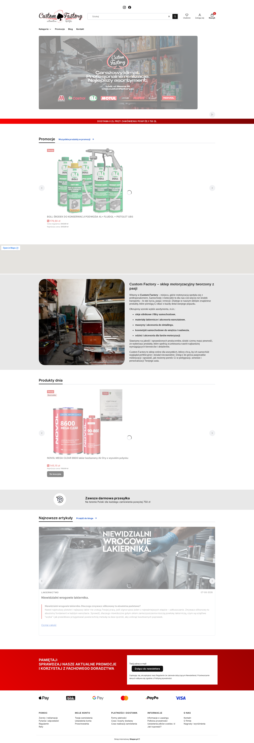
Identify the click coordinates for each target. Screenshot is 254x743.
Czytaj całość (48, 625)
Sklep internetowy (126, 739)
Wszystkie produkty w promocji (74, 139)
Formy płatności (118, 718)
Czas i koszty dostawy (122, 721)
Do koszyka (55, 474)
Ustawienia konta (83, 721)
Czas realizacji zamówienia (124, 723)
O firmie (187, 721)
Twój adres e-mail (137, 663)
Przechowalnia (82, 723)
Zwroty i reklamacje (48, 718)
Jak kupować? (154, 726)
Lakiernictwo (50, 592)
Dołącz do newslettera (147, 668)
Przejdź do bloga (84, 518)
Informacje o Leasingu (158, 718)
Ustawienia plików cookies (160, 723)
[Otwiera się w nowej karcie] (124, 7)
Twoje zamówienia (83, 718)
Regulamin (44, 723)
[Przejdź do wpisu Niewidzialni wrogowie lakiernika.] (127, 558)
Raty (41, 726)
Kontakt (187, 718)
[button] (175, 16)
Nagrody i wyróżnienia (194, 723)
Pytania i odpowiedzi (49, 721)
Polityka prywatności (157, 721)
